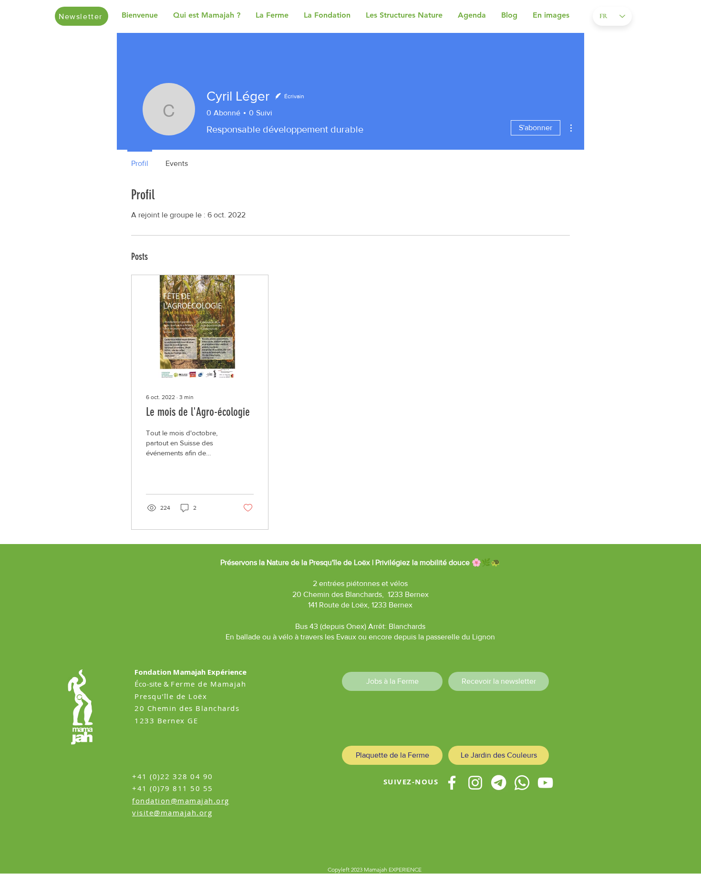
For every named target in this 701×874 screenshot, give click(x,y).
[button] (209, 15)
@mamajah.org (200, 800)
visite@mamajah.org (172, 812)
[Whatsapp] (522, 782)
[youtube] (545, 782)
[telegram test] (498, 782)
